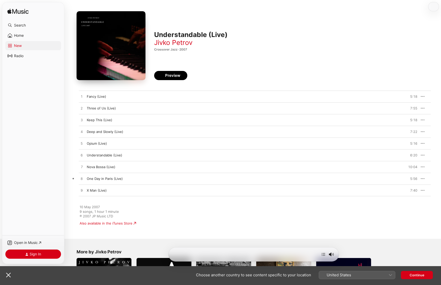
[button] (33, 25)
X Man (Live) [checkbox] (97, 190)
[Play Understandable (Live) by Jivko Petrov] (82, 155)
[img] (18, 12)
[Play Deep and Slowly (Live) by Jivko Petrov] (82, 132)
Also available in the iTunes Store (106, 223)
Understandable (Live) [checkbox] (104, 155)
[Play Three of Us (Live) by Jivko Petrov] (82, 108)
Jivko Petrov (173, 42)
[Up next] (323, 254)
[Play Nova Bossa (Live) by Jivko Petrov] (82, 167)
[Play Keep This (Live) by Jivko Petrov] (82, 120)
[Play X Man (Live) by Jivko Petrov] (82, 190)
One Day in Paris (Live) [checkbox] (105, 179)
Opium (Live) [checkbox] (97, 143)
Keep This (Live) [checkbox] (99, 120)
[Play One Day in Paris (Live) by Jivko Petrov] (82, 179)
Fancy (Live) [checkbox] (96, 96)
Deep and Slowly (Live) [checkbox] (105, 132)
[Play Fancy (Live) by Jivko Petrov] (82, 96)
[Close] (8, 275)
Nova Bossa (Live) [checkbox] (101, 167)
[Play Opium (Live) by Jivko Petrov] (82, 143)
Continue (417, 275)
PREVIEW (411, 96)
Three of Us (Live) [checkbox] (101, 108)
